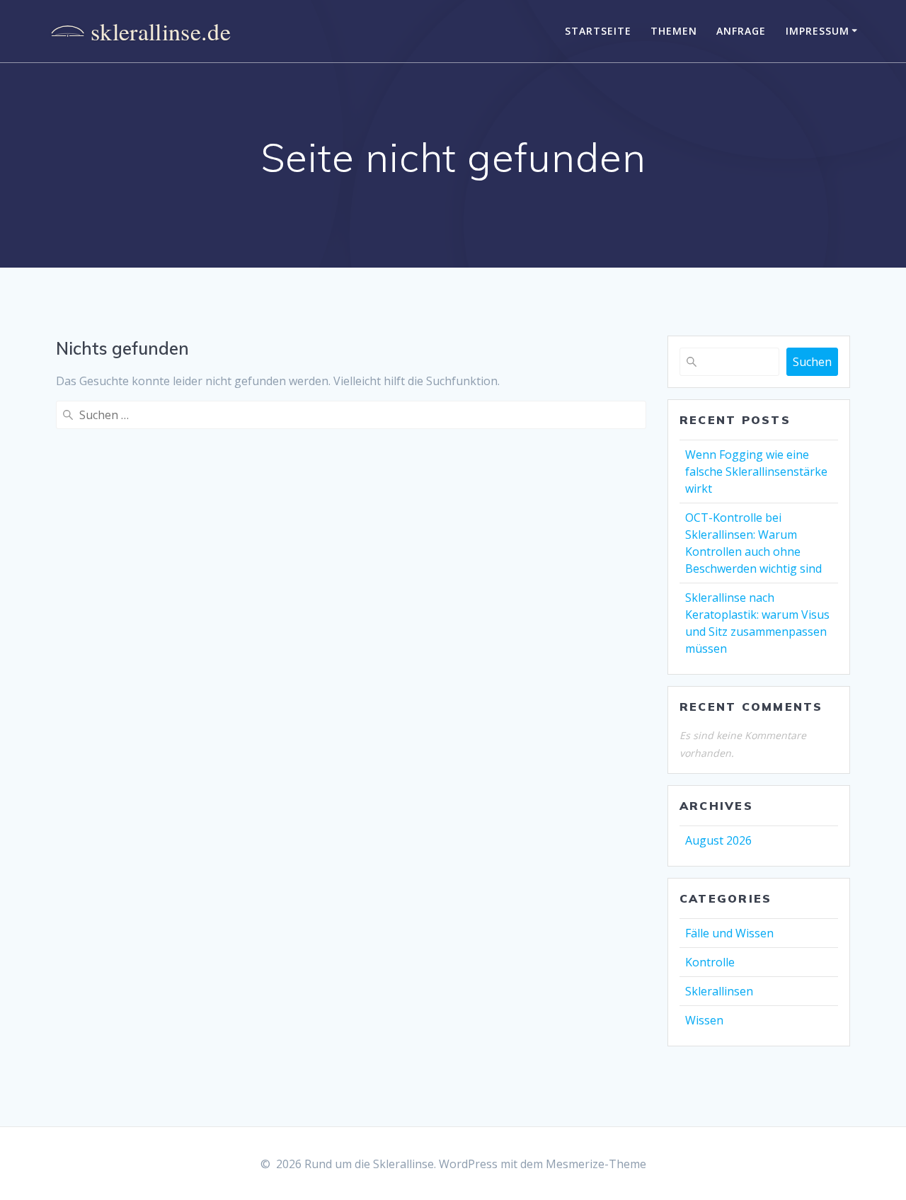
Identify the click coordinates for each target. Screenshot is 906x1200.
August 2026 (718, 840)
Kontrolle (710, 962)
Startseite (598, 31)
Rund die (138, 31)
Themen (673, 31)
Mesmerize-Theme (596, 1164)
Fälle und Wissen (729, 933)
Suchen (812, 362)
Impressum (817, 31)
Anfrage (741, 31)
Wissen (704, 1020)
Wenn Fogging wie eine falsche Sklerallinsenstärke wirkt (756, 471)
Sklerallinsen (719, 991)
